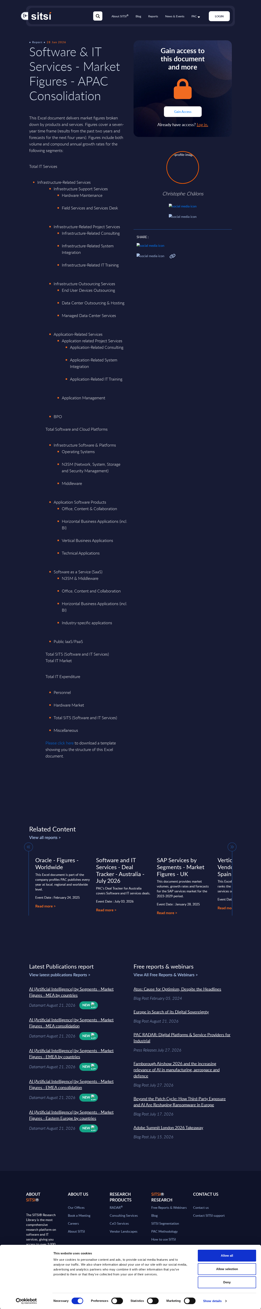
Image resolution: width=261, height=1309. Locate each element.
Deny (227, 1282)
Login (219, 16)
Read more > (45, 905)
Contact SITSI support (209, 1215)
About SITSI (120, 16)
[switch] (117, 1301)
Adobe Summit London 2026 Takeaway (168, 1127)
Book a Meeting (79, 1215)
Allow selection (227, 1269)
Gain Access (182, 111)
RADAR (116, 1207)
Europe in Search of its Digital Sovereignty (171, 1012)
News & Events (174, 16)
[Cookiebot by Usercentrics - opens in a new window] (26, 1301)
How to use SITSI (163, 1239)
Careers (73, 1223)
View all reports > (45, 837)
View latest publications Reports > (60, 975)
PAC (194, 16)
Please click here (59, 743)
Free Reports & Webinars (169, 1207)
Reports (153, 16)
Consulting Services (124, 1215)
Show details (212, 1301)
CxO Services (119, 1223)
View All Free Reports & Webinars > (166, 975)
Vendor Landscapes (123, 1231)
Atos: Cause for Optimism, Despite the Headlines (177, 989)
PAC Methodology (164, 1231)
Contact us (201, 1207)
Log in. (202, 124)
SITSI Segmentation (165, 1223)
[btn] (28, 846)
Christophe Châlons (182, 193)
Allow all (227, 1255)
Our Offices (76, 1207)
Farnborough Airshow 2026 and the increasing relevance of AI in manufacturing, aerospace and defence (177, 1070)
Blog (138, 16)
